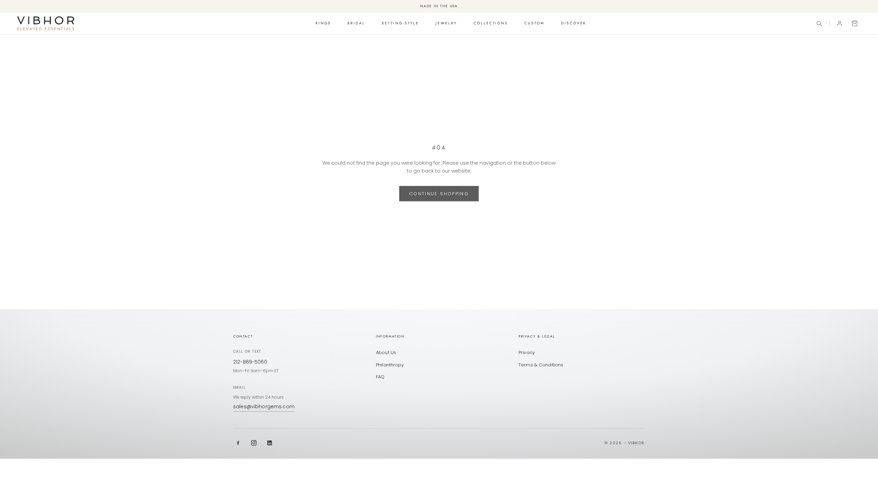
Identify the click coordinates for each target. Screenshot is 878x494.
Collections (491, 23)
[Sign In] (839, 23)
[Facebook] (238, 443)
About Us (386, 352)
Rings (323, 23)
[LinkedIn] (269, 443)
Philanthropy (390, 365)
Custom (534, 23)
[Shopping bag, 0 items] (855, 23)
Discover (573, 23)
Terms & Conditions (541, 365)
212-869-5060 (250, 361)
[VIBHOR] (45, 23)
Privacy (527, 352)
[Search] (819, 23)
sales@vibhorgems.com (264, 406)
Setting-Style (400, 23)
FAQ (380, 377)
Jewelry (446, 23)
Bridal (356, 23)
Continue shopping (439, 193)
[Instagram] (254, 443)
